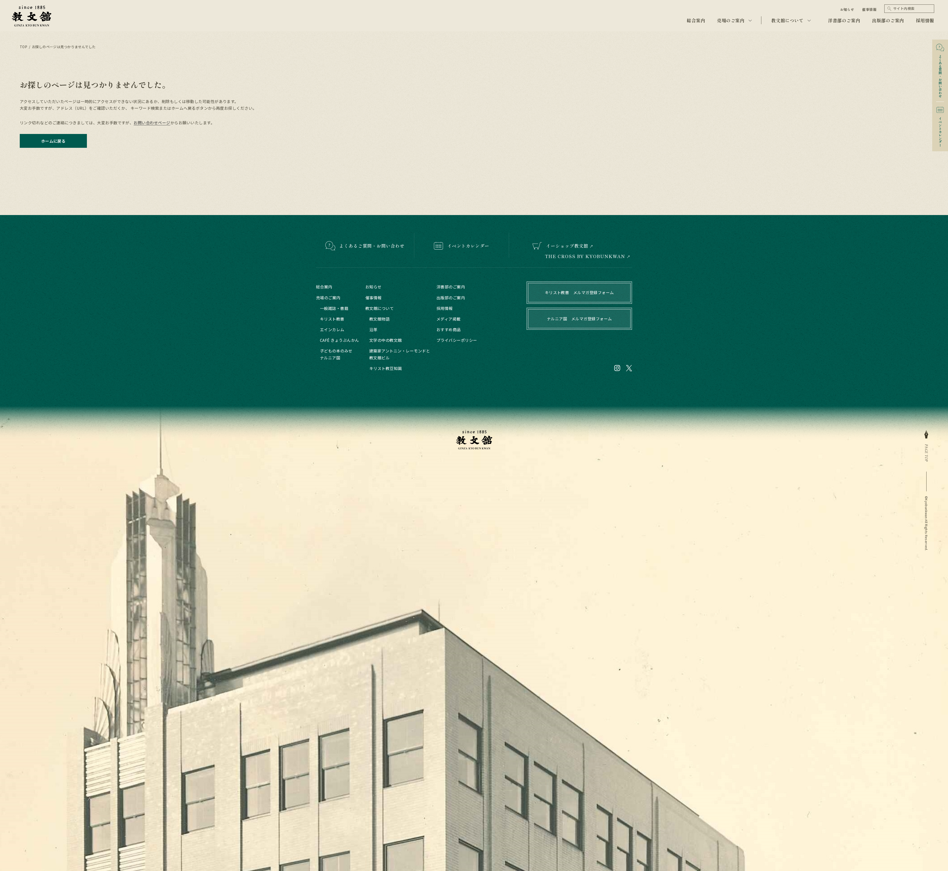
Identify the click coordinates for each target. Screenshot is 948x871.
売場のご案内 (730, 20)
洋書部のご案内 (844, 20)
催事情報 (869, 9)
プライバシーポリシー (456, 340)
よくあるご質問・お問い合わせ (372, 245)
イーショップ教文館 (567, 245)
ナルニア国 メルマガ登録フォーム (579, 319)
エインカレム (332, 329)
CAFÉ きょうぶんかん (339, 340)
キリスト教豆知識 (385, 368)
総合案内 (696, 20)
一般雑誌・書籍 (334, 308)
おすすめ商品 (448, 329)
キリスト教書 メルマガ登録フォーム (579, 292)
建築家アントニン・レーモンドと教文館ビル (399, 354)
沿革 (373, 329)
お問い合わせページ (152, 123)
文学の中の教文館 (385, 340)
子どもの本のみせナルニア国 (336, 354)
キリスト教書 (332, 319)
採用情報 (925, 20)
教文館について (787, 20)
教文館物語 (379, 319)
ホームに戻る (53, 141)
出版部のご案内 (888, 20)
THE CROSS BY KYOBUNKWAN (585, 256)
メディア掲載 (448, 319)
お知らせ (847, 9)
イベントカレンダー (940, 130)
